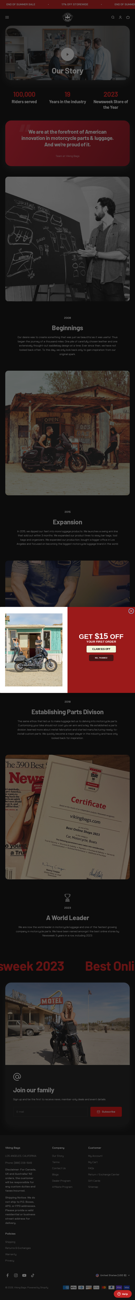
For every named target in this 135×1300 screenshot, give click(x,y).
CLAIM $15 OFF (101, 649)
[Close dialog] (131, 611)
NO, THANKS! (101, 658)
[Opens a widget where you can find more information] (123, 1294)
